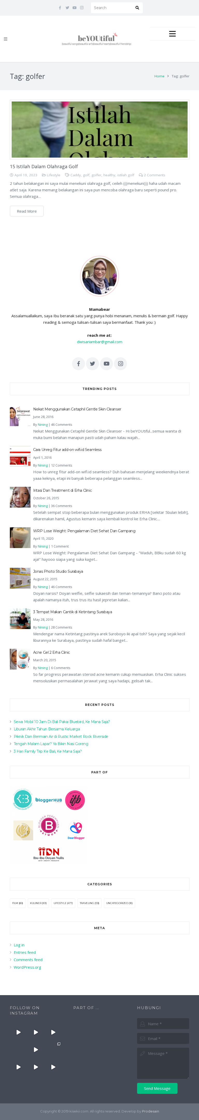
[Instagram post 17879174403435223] (35, 1049)
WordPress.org (27, 967)
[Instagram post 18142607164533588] (35, 1032)
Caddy (75, 175)
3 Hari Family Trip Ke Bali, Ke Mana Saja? (48, 751)
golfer (96, 175)
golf (86, 175)
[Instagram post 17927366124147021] (18, 1032)
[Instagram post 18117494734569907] (18, 1067)
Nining (43, 424)
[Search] (137, 7)
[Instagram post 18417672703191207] (53, 1067)
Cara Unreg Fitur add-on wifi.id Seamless (67, 449)
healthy (109, 175)
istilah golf (125, 175)
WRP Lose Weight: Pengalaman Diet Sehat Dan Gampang (84, 531)
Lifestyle (53, 175)
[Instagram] (82, 7)
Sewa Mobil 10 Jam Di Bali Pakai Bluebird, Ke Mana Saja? (62, 721)
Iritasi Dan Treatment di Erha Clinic (62, 490)
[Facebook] (60, 7)
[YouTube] (74, 7)
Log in (19, 944)
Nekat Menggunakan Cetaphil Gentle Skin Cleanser (77, 409)
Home (159, 76)
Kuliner (35, 903)
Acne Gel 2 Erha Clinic (51, 652)
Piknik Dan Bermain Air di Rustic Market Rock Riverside (61, 736)
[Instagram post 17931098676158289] (35, 1067)
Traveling (87, 903)
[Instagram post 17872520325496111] (53, 1049)
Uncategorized (117, 903)
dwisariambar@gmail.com (99, 341)
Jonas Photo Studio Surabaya (58, 571)
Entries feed (25, 952)
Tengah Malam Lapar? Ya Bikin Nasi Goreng (51, 743)
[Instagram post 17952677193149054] (18, 1049)
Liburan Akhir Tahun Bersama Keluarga (47, 729)
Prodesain (150, 1111)
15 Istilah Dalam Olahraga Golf (44, 166)
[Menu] (5, 38)
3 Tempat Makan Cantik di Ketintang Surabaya (72, 612)
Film (15, 903)
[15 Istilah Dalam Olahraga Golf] (99, 129)
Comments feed (28, 959)
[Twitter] (67, 7)
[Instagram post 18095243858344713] (53, 1032)
